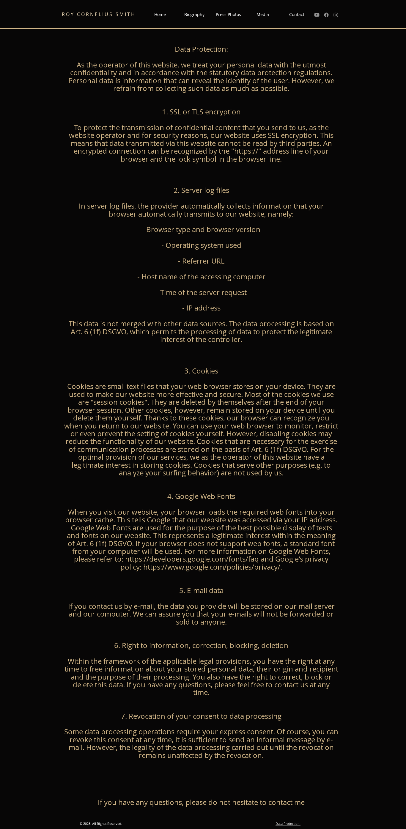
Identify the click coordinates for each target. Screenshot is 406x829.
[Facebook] (326, 15)
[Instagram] (336, 15)
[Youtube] (317, 15)
